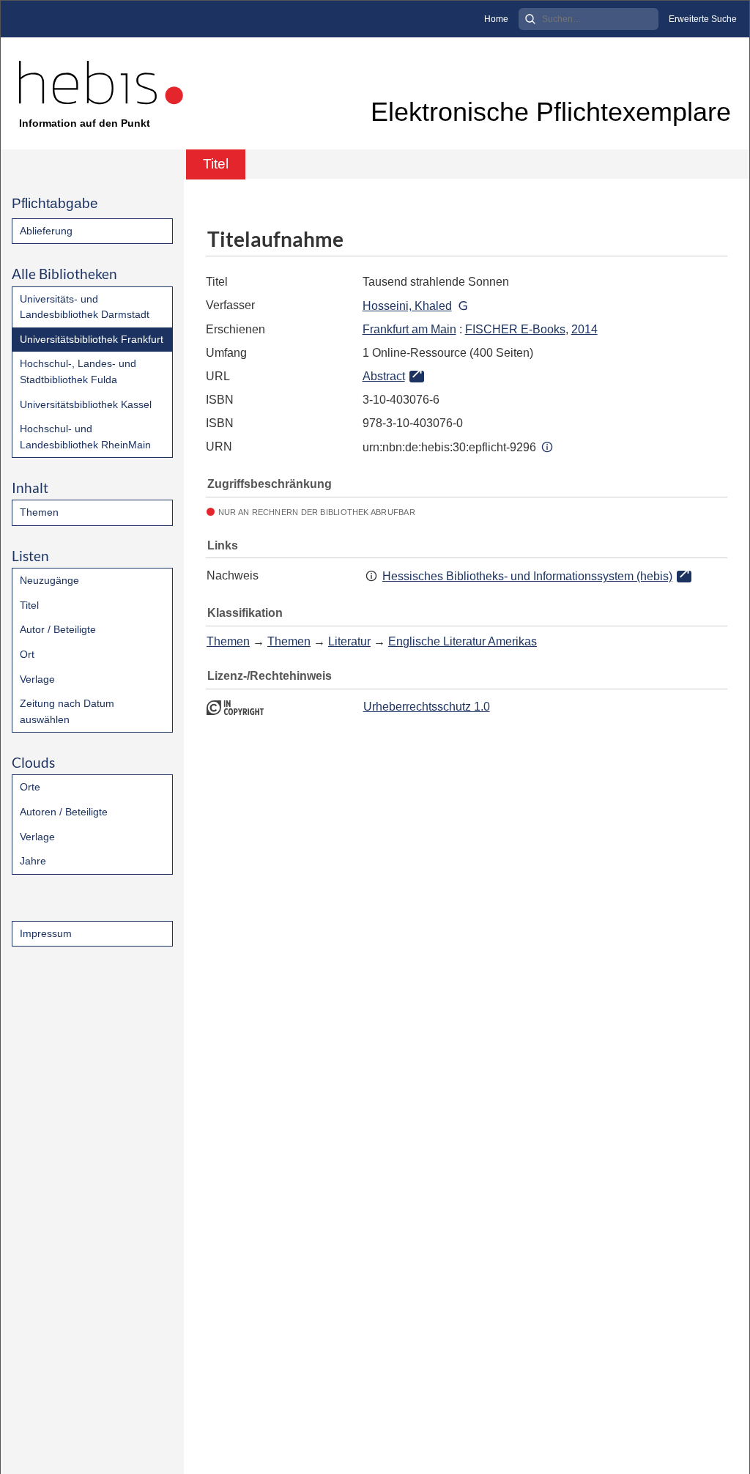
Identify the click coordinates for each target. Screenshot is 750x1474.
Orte (30, 787)
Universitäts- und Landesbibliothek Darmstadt (84, 307)
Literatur (349, 641)
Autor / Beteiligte (58, 629)
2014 (584, 329)
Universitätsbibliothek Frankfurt (91, 339)
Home (496, 19)
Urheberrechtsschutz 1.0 (426, 706)
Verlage (37, 679)
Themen (39, 512)
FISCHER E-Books (515, 329)
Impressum (46, 933)
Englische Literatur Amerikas (462, 641)
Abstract (384, 376)
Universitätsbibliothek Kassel (86, 404)
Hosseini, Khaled (407, 306)
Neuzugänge (49, 580)
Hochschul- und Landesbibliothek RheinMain (85, 437)
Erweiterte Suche (703, 19)
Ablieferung (46, 231)
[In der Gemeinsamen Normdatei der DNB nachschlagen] (463, 306)
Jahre (33, 861)
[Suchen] (530, 19)
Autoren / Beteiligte (64, 812)
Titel (29, 605)
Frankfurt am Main (409, 329)
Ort (27, 654)
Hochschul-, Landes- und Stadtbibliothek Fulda (78, 371)
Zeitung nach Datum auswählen (67, 711)
